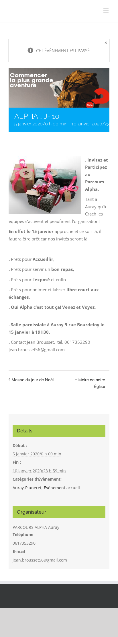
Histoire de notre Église (89, 382)
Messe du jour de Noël (32, 379)
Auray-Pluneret (27, 487)
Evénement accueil (62, 487)
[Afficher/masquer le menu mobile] (106, 10)
